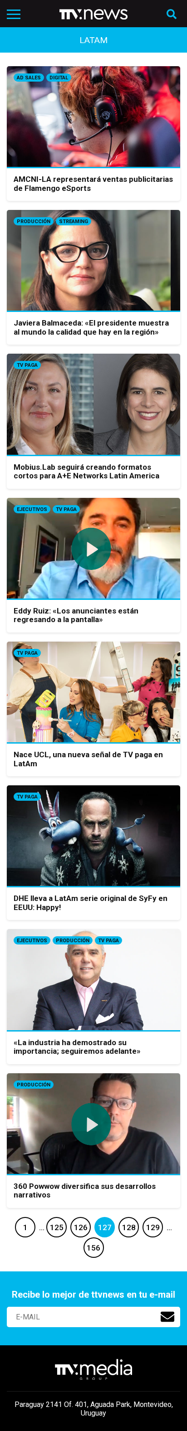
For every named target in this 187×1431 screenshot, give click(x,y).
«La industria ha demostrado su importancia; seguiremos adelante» (77, 1047)
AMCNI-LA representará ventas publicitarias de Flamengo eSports (93, 184)
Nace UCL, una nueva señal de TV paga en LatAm (88, 759)
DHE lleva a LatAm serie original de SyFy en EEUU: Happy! (90, 903)
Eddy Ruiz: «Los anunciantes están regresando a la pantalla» (76, 615)
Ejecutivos (32, 509)
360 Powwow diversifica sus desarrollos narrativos (85, 1191)
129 (153, 1227)
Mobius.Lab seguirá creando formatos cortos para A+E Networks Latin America (86, 471)
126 (81, 1227)
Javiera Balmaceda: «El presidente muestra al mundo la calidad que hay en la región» (91, 327)
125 (57, 1227)
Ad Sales (29, 78)
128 (129, 1227)
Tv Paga (27, 365)
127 (105, 1227)
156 (93, 1247)
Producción (33, 221)
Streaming (73, 221)
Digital (58, 78)
